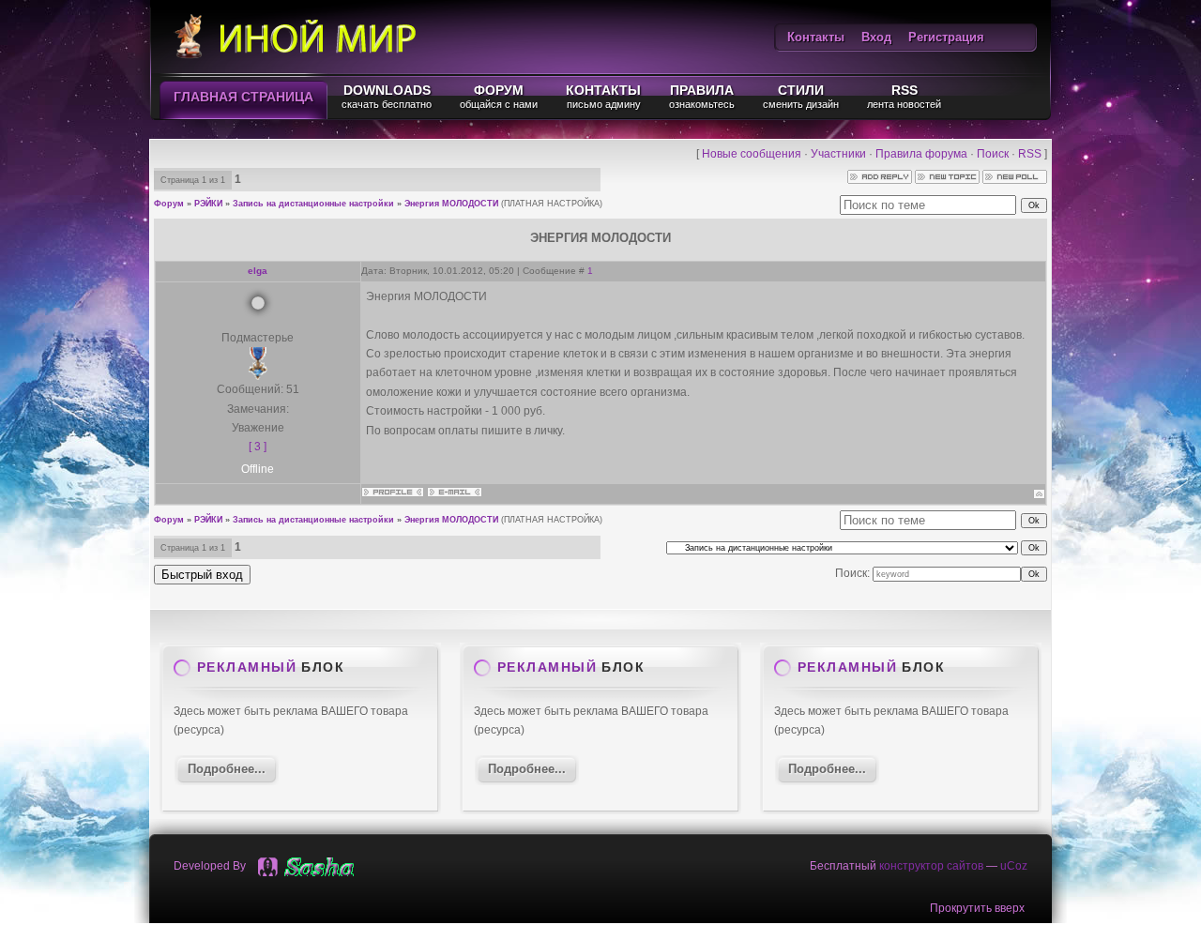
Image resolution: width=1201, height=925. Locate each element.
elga (257, 270)
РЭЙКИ (208, 203)
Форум (169, 203)
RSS (1029, 153)
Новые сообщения (751, 153)
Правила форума (921, 153)
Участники (838, 153)
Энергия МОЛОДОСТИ (451, 203)
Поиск (993, 153)
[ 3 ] (257, 446)
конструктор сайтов (931, 865)
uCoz (1013, 865)
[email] (327, 866)
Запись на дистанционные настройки (313, 203)
